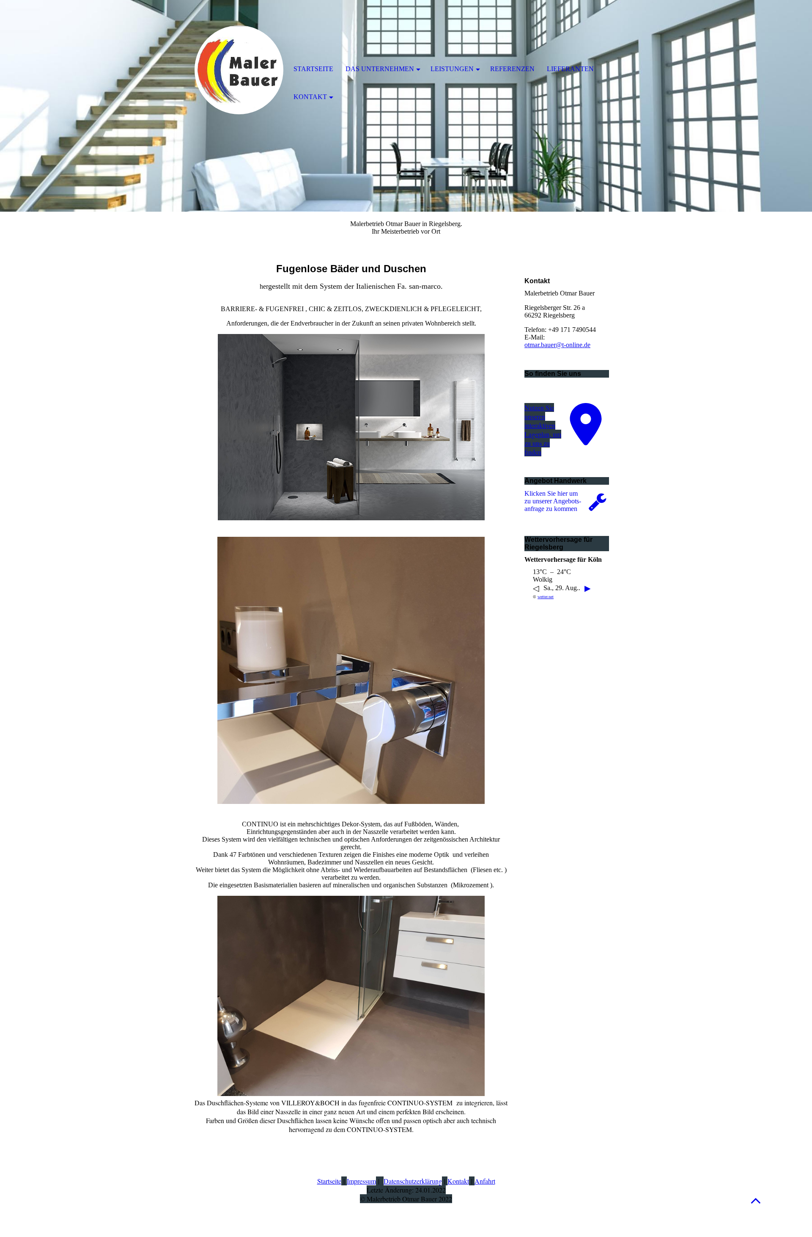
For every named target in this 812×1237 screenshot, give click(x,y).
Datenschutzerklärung (413, 1180)
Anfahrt (485, 1180)
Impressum (361, 1180)
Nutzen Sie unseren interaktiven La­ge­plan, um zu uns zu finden (542, 429)
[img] (239, 69)
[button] (756, 1200)
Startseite (329, 1180)
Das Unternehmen (380, 68)
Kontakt (458, 1180)
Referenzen (512, 68)
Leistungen (452, 68)
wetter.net (546, 596)
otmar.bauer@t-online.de (557, 344)
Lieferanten (570, 68)
